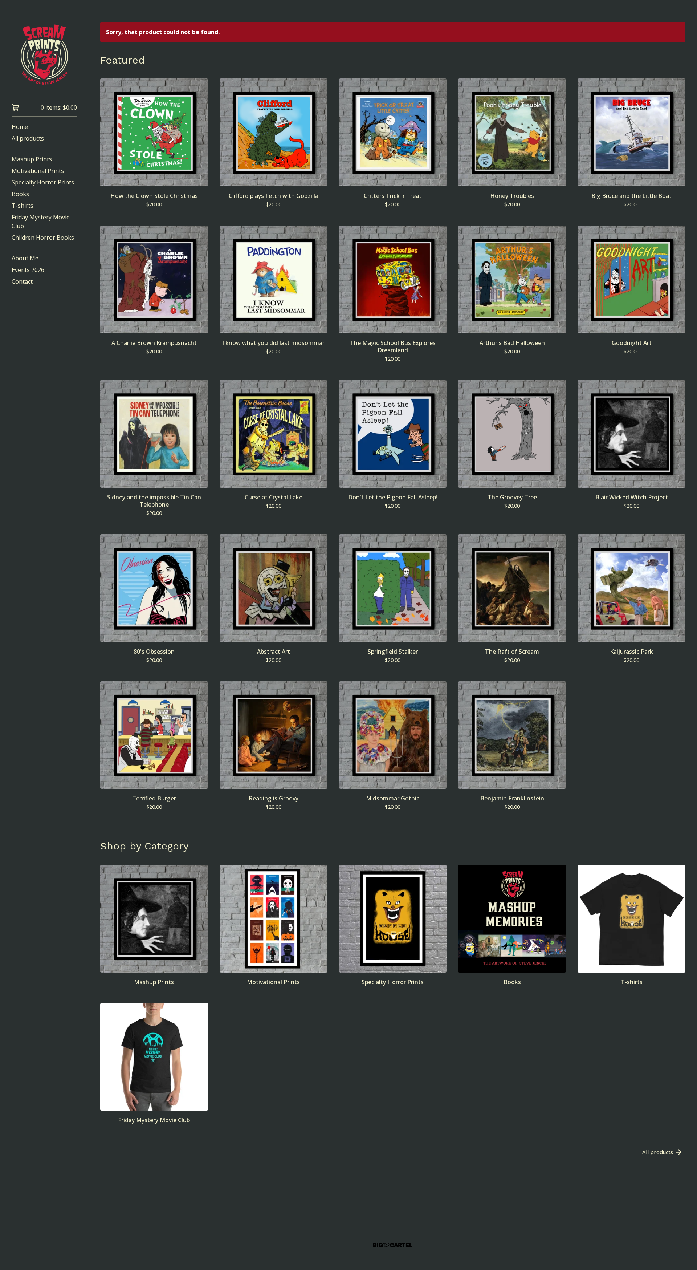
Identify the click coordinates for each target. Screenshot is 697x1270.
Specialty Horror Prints (43, 182)
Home (20, 127)
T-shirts (22, 206)
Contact (22, 281)
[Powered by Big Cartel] (392, 1245)
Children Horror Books (43, 238)
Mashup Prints (32, 159)
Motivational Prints (38, 171)
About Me (25, 258)
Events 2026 (28, 270)
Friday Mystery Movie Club (41, 221)
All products (28, 138)
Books (20, 194)
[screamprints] (44, 54)
